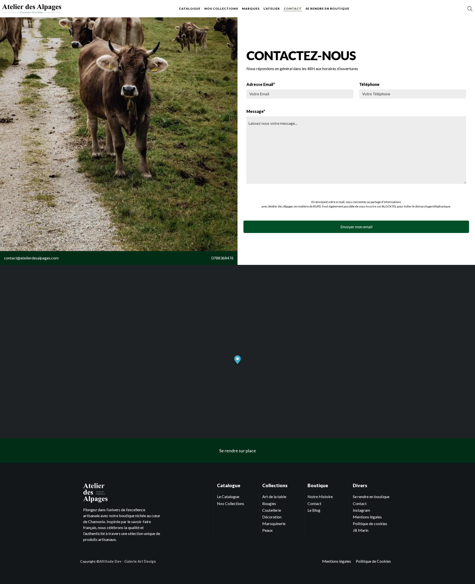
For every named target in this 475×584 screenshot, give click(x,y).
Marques (251, 8)
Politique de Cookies (373, 561)
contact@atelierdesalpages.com (31, 257)
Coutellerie (271, 510)
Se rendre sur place (237, 450)
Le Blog (314, 510)
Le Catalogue (228, 496)
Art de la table (274, 496)
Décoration (272, 516)
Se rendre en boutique (327, 8)
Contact (293, 8)
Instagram (361, 510)
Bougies (269, 503)
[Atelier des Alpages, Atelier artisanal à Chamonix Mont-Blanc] (31, 8)
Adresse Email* (260, 84)
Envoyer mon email (356, 226)
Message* (255, 111)
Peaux (267, 530)
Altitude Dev (110, 561)
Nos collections (221, 8)
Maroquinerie (273, 523)
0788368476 (222, 257)
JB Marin (360, 530)
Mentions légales (367, 516)
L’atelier (271, 8)
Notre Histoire (320, 496)
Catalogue (189, 8)
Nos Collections (230, 503)
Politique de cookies (370, 523)
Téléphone (369, 84)
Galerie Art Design (140, 561)
